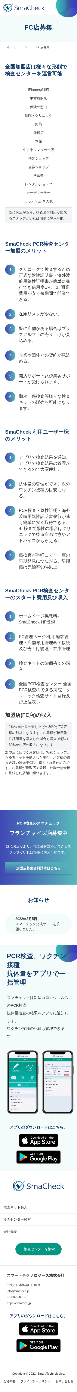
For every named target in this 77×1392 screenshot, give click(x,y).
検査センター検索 (17, 1219)
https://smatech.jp (19, 1303)
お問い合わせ (65, 1381)
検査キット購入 (15, 1207)
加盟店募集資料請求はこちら (38, 868)
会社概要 (10, 1231)
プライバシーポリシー (35, 1381)
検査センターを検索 (39, 1249)
